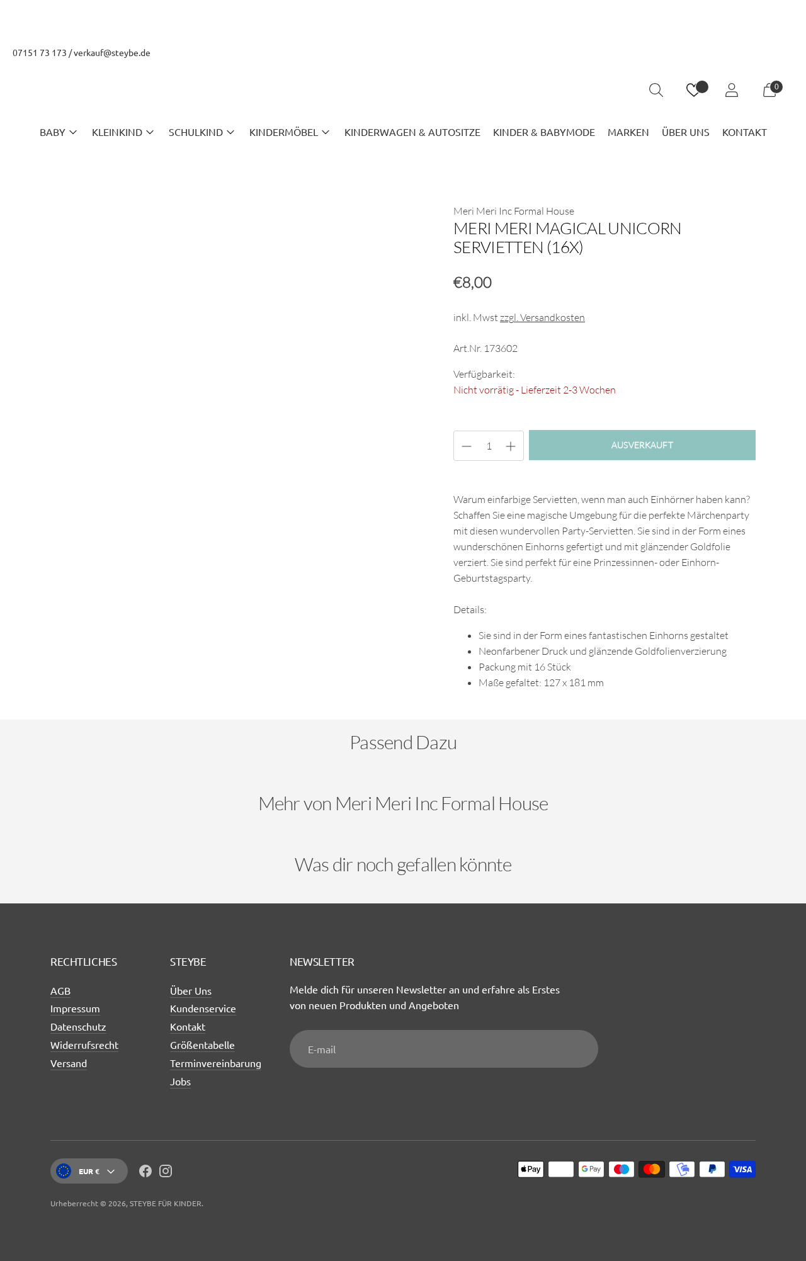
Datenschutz (78, 1026)
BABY (52, 131)
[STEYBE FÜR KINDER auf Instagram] (165, 1172)
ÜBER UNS (686, 131)
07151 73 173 (40, 52)
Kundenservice (203, 1008)
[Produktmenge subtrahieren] (510, 446)
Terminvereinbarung (215, 1062)
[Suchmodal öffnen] (656, 90)
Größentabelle (202, 1044)
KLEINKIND (117, 131)
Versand (68, 1062)
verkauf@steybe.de (112, 52)
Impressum (75, 1008)
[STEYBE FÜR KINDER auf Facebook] (145, 1172)
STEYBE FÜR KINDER (166, 1203)
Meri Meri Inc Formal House (513, 211)
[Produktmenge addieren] (466, 446)
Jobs (180, 1081)
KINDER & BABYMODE (544, 131)
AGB (60, 990)
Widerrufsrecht (84, 1044)
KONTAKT (744, 131)
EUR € (89, 1171)
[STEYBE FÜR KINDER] (403, 90)
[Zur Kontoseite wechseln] (731, 90)
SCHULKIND (196, 131)
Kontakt (187, 1026)
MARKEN (628, 131)
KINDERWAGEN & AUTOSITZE (412, 131)
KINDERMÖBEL (283, 131)
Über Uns (191, 990)
